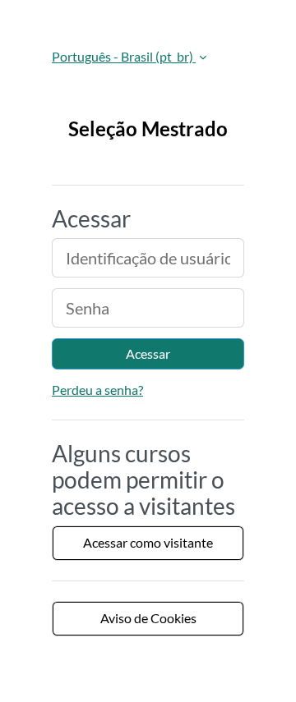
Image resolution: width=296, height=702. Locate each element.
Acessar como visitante (148, 542)
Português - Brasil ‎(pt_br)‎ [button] (124, 56)
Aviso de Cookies (148, 618)
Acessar (148, 353)
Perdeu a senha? (97, 389)
